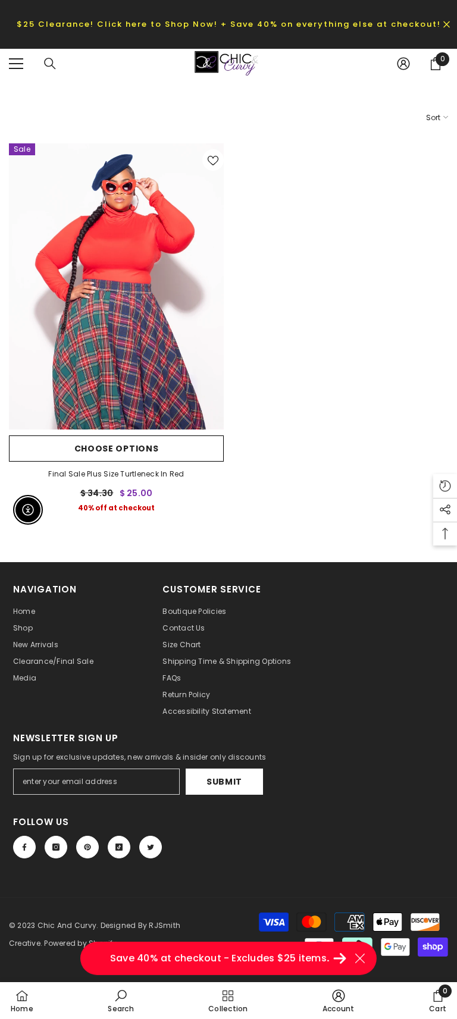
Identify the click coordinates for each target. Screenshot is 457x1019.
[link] (120, 1000)
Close (446, 24)
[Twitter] (150, 847)
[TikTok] (119, 847)
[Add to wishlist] (213, 160)
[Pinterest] (87, 847)
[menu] (16, 64)
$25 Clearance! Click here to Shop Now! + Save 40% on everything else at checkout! (229, 24)
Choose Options (116, 448)
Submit (224, 782)
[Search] (50, 64)
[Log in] (403, 63)
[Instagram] (56, 847)
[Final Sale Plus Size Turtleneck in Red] (116, 286)
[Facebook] (24, 847)
